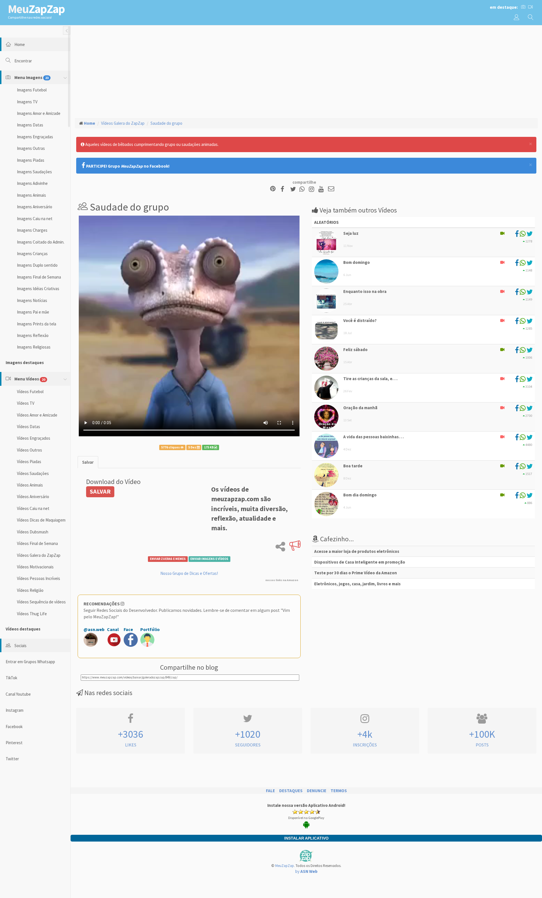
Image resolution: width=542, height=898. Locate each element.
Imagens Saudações (34, 171)
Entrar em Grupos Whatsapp (30, 661)
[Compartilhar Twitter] (294, 189)
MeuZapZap (284, 865)
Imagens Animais (31, 195)
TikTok (11, 677)
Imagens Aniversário (34, 206)
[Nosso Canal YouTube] (322, 189)
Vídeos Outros (29, 450)
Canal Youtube (18, 694)
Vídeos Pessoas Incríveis (38, 578)
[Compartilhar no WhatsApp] (303, 189)
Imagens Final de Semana (39, 277)
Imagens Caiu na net (35, 218)
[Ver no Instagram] (312, 189)
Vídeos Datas (28, 426)
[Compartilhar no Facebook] (284, 189)
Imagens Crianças (32, 253)
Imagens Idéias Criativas (38, 288)
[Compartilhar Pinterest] (273, 189)
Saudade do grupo (166, 123)
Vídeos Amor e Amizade (37, 415)
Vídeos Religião (30, 590)
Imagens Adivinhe (32, 183)
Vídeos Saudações (33, 473)
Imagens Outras (31, 148)
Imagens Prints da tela (36, 324)
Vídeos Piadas (29, 461)
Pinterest (14, 742)
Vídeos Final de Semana (37, 543)
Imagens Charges (32, 230)
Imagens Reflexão (33, 335)
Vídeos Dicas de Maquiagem (41, 520)
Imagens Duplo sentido (37, 265)
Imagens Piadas (30, 160)
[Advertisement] (306, 70)
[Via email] (331, 189)
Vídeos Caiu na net (33, 508)
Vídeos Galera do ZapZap (38, 555)
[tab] (88, 462)
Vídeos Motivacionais (35, 567)
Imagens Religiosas (34, 347)
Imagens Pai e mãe (33, 312)
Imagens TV (27, 101)
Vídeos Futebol (30, 391)
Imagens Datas (30, 125)
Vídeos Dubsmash (32, 532)
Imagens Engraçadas (35, 136)
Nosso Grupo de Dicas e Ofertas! (189, 573)
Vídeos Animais (30, 485)
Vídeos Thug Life (32, 613)
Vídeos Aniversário (33, 496)
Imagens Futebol (32, 90)
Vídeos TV (25, 403)
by (306, 871)
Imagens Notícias (32, 300)
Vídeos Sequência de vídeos (41, 601)
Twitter (12, 758)
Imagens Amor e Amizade (38, 113)
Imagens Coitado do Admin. (40, 242)
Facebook (14, 726)
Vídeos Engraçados (33, 438)
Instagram (14, 710)
